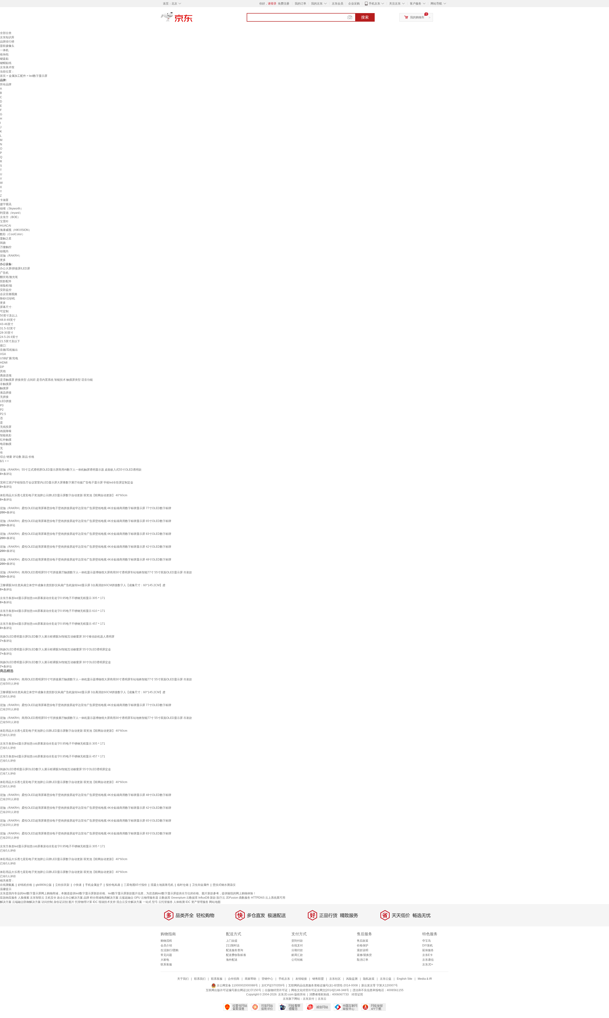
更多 (3, 260)
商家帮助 (250, 978)
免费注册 (283, 3)
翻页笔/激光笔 (9, 277)
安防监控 (5, 290)
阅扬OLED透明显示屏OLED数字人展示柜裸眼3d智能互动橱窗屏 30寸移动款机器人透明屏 (57, 636)
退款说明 (362, 950)
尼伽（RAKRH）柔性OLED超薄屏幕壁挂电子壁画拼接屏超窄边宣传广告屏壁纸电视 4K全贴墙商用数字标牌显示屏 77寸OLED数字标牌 (85, 508)
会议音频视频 (8, 294)
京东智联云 (37, 897)
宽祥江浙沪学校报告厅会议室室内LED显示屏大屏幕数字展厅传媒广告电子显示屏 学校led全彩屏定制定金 (66, 482)
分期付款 (297, 950)
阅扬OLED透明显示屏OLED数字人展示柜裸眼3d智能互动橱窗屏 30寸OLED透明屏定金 (55, 662)
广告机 (4, 272)
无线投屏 (5, 427)
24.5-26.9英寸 (9, 337)
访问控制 (47, 902)
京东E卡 (427, 955)
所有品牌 (5, 84)
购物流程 (166, 940)
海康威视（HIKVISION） (15, 230)
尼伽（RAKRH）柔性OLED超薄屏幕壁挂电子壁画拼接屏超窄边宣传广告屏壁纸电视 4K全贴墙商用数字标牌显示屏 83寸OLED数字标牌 (85, 534)
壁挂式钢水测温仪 (224, 884)
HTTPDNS (258, 897)
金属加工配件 (17, 76)
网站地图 (215, 902)
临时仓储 (182, 884)
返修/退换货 (364, 955)
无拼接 (4, 397)
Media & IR (425, 978)
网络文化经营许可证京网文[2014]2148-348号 (320, 990)
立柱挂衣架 (62, 884)
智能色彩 (5, 435)
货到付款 (297, 940)
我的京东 (317, 3)
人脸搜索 (23, 897)
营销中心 (267, 978)
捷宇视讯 (5, 204)
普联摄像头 (7, 46)
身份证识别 (61, 902)
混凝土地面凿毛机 (162, 884)
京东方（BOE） (10, 217)
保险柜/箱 (6, 285)
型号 (155, 902)
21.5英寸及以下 (10, 341)
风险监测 (352, 978)
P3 (2, 405)
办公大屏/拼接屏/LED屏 (15, 268)
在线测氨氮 (7, 884)
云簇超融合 (126, 897)
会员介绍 (166, 945)
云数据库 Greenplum (172, 897)
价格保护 (362, 945)
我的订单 (300, 3)
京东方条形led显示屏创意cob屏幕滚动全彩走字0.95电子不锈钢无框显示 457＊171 (52, 623)
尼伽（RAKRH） (11, 255)
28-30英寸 (6, 332)
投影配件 (5, 281)
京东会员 (337, 3)
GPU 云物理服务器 (146, 897)
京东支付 (308, 998)
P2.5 (3, 414)
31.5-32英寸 (8, 328)
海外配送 (231, 959)
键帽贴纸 (5, 63)
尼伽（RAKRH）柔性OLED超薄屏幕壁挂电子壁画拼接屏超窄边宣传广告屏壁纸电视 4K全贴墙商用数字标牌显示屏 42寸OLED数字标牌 (85, 546)
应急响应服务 (8, 897)
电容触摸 (5, 444)
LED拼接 (5, 401)
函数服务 (244, 897)
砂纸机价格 (25, 884)
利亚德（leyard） (11, 212)
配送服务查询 (234, 950)
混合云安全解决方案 (129, 902)
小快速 (77, 884)
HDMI (3, 362)
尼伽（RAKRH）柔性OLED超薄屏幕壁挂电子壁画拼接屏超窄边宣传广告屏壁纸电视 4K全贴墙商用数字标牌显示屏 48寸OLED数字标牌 (85, 559)
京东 (193, 19)
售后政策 (362, 940)
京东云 (322, 998)
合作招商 (233, 978)
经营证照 (357, 994)
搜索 (365, 17)
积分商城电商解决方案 (104, 897)
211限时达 (233, 945)
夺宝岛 (426, 940)
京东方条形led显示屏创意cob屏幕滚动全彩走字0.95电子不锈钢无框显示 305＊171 (52, 598)
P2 (2, 409)
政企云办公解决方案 (70, 897)
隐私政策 (368, 978)
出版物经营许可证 (276, 990)
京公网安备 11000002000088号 (237, 985)
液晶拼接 (5, 392)
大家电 (165, 959)
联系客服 (166, 964)
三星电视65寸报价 (135, 884)
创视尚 (4, 251)
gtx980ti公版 (44, 884)
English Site (404, 978)
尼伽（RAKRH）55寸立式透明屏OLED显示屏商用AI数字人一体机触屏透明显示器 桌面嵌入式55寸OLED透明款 (71, 469)
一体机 (4, 50)
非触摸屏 (5, 384)
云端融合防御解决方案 (26, 902)
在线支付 (297, 945)
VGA (3, 354)
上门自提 (231, 940)
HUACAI (5, 225)
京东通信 (428, 959)
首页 (3, 76)
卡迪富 (4, 200)
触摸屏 (4, 388)
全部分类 (5, 33)
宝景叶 (4, 221)
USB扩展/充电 (9, 358)
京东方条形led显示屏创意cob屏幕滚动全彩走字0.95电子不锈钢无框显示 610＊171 (52, 611)
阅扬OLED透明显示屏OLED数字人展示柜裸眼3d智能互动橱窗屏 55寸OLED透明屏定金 (55, 649)
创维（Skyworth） (11, 208)
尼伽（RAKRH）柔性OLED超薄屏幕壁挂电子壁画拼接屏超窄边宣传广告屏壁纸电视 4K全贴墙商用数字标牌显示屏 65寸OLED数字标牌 (85, 521)
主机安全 (50, 897)
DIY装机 (427, 945)
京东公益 (385, 978)
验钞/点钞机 (7, 298)
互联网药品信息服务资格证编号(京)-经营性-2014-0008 (323, 985)
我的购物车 (417, 17)
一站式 (147, 902)
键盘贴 (4, 58)
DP (2, 367)
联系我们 (200, 978)
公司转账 (297, 959)
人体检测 (179, 902)
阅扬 (3, 242)
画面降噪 (5, 431)
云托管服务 (165, 902)
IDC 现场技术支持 (104, 902)
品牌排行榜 (7, 41)
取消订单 (362, 959)
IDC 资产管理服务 (197, 902)
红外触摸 (5, 439)
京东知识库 (7, 37)
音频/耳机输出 (9, 349)
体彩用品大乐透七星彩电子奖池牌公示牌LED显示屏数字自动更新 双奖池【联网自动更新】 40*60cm (63, 495)
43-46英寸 (6, 324)
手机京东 (374, 3)
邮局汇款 (297, 955)
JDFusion (232, 897)
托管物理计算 (83, 902)
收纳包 (4, 54)
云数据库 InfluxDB (197, 897)
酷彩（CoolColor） (12, 234)
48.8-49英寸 (8, 319)
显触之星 (5, 238)
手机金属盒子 (93, 884)
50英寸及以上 (9, 315)
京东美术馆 (7, 67)
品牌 (86, 897)
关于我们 (183, 978)
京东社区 (335, 978)
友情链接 (301, 978)
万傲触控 (5, 247)
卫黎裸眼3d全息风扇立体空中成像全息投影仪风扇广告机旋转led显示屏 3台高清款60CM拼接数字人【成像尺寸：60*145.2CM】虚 (82, 585)
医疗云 (220, 897)
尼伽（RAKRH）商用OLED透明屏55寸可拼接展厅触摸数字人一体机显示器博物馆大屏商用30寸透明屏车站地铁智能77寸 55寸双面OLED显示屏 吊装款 (96, 572)
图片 (71, 902)
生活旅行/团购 (169, 950)
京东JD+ (427, 964)
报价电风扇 (113, 884)
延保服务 (428, 950)
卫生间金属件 (200, 884)
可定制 (4, 311)
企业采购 (354, 3)
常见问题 (166, 955)
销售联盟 (318, 978)
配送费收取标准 (236, 955)
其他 (3, 371)
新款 (213, 897)
